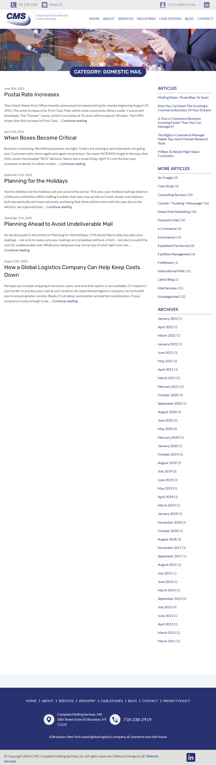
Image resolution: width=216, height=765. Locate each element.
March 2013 (167, 632)
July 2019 (165, 471)
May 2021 (165, 361)
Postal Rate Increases (31, 94)
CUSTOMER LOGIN (181, 4)
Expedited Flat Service (174, 246)
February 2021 (168, 386)
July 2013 (165, 607)
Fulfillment (166, 262)
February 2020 (168, 437)
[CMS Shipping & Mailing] (17, 19)
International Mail (171, 271)
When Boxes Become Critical (40, 138)
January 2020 (168, 446)
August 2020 (167, 412)
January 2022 (168, 344)
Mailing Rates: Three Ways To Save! (183, 97)
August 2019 (167, 463)
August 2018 (167, 539)
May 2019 (165, 488)
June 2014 (165, 582)
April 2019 (165, 497)
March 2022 (167, 335)
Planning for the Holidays (36, 181)
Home (94, 18)
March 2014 (167, 590)
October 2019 (168, 454)
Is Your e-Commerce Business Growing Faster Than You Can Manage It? (179, 122)
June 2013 (165, 616)
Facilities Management (174, 254)
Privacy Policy (176, 701)
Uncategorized (168, 296)
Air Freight (165, 178)
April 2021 (165, 369)
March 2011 (167, 641)
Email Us (55, 4)
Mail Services (167, 288)
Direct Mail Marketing (174, 212)
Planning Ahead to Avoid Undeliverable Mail (58, 224)
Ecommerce (166, 237)
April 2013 (165, 624)
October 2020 (168, 395)
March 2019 (167, 505)
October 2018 (168, 531)
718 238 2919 (28, 4)
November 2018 (169, 522)
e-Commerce (167, 228)
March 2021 (167, 378)
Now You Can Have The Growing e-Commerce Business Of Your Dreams (184, 108)
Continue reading (74, 120)
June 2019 (165, 480)
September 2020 (170, 403)
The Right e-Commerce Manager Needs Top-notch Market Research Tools (183, 139)
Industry (87, 701)
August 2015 (167, 564)
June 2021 (165, 352)
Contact (205, 18)
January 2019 (168, 514)
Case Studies (170, 18)
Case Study (166, 186)
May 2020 (165, 429)
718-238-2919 (137, 719)
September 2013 (170, 598)
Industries (146, 18)
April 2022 (165, 327)
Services (125, 18)
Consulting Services (172, 195)
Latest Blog (166, 279)
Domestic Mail (168, 220)
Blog (189, 18)
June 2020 (165, 420)
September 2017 (170, 556)
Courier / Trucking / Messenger (180, 203)
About (109, 18)
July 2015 (165, 573)
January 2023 (168, 318)
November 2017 (169, 548)
